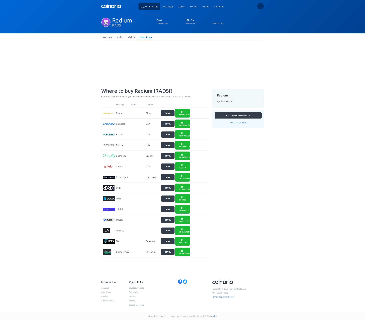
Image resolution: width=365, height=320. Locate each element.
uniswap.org (184, 232)
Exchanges (168, 6)
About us (105, 288)
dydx (118, 188)
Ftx (117, 241)
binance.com (184, 114)
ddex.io (182, 200)
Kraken (119, 134)
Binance (120, 113)
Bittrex (119, 145)
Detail (168, 113)
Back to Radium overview (238, 115)
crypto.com (184, 178)
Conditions (106, 292)
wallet (214, 316)
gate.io (182, 168)
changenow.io (184, 253)
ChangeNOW (122, 252)
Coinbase (120, 124)
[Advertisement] (182, 63)
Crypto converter (136, 305)
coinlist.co (184, 210)
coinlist (119, 209)
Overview (107, 37)
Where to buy (146, 37)
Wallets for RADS (238, 123)
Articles (205, 6)
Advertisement (107, 301)
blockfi (119, 220)
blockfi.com (184, 221)
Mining (193, 6)
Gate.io (119, 166)
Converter (219, 6)
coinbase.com (184, 125)
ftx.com (183, 242)
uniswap (120, 230)
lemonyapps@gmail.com (223, 297)
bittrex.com (184, 146)
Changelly (121, 156)
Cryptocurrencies (149, 6)
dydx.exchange (184, 189)
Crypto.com (122, 177)
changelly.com (184, 157)
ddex (118, 198)
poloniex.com (184, 136)
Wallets (181, 6)
